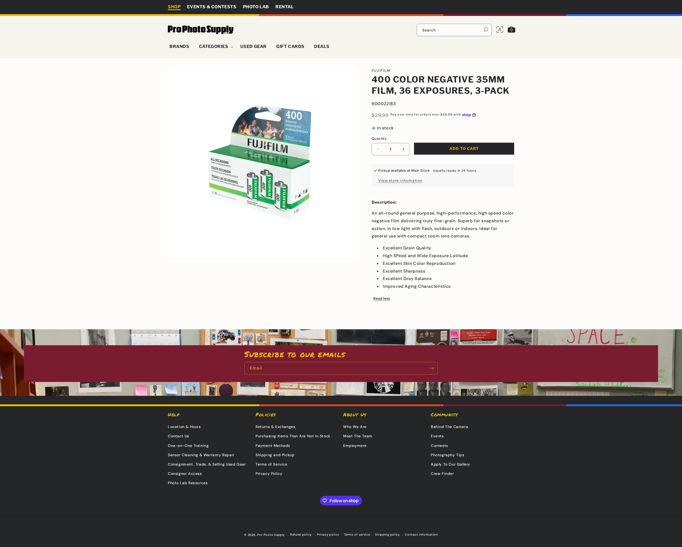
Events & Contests (211, 6)
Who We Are (355, 426)
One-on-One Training (188, 445)
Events (437, 436)
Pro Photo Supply (271, 535)
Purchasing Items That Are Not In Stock (292, 436)
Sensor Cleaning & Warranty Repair (201, 455)
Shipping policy (387, 534)
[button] (215, 46)
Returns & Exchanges (275, 426)
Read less (381, 298)
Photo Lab (256, 6)
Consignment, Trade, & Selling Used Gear (207, 464)
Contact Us (178, 436)
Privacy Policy (268, 473)
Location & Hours (184, 426)
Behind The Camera (449, 426)
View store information (400, 180)
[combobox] (454, 30)
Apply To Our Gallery (450, 464)
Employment (355, 445)
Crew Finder (442, 473)
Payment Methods (272, 445)
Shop (174, 6)
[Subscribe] (431, 368)
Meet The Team (357, 436)
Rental (284, 6)
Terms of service (357, 534)
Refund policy (301, 534)
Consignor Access (185, 473)
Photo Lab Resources (188, 482)
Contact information (421, 534)
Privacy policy (328, 534)
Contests (439, 445)
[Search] (486, 30)
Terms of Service (271, 464)
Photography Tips (447, 455)
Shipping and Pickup (274, 455)
